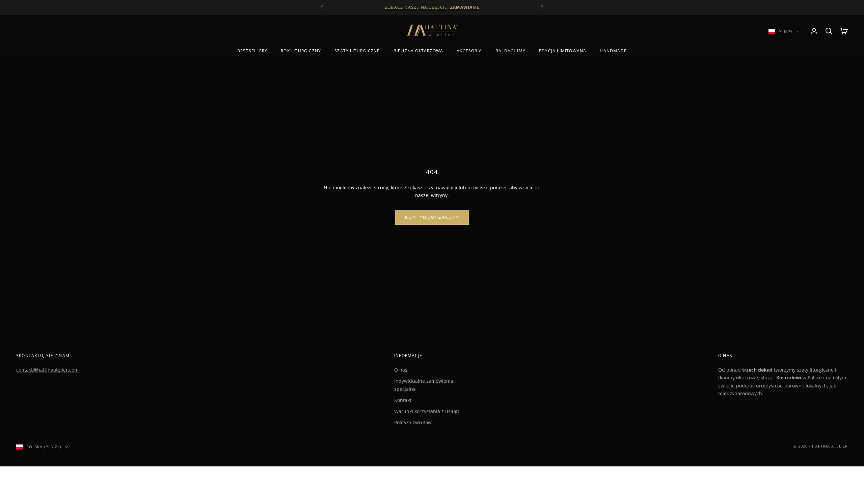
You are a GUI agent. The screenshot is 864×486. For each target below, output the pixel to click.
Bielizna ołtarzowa (418, 51)
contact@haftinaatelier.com (47, 370)
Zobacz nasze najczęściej (432, 7)
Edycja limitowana (562, 51)
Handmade (613, 51)
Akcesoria (469, 51)
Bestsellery (252, 51)
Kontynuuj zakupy (432, 217)
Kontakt (402, 400)
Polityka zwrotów (413, 422)
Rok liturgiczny (301, 51)
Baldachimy (510, 51)
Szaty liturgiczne (357, 51)
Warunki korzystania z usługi (426, 411)
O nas (400, 370)
